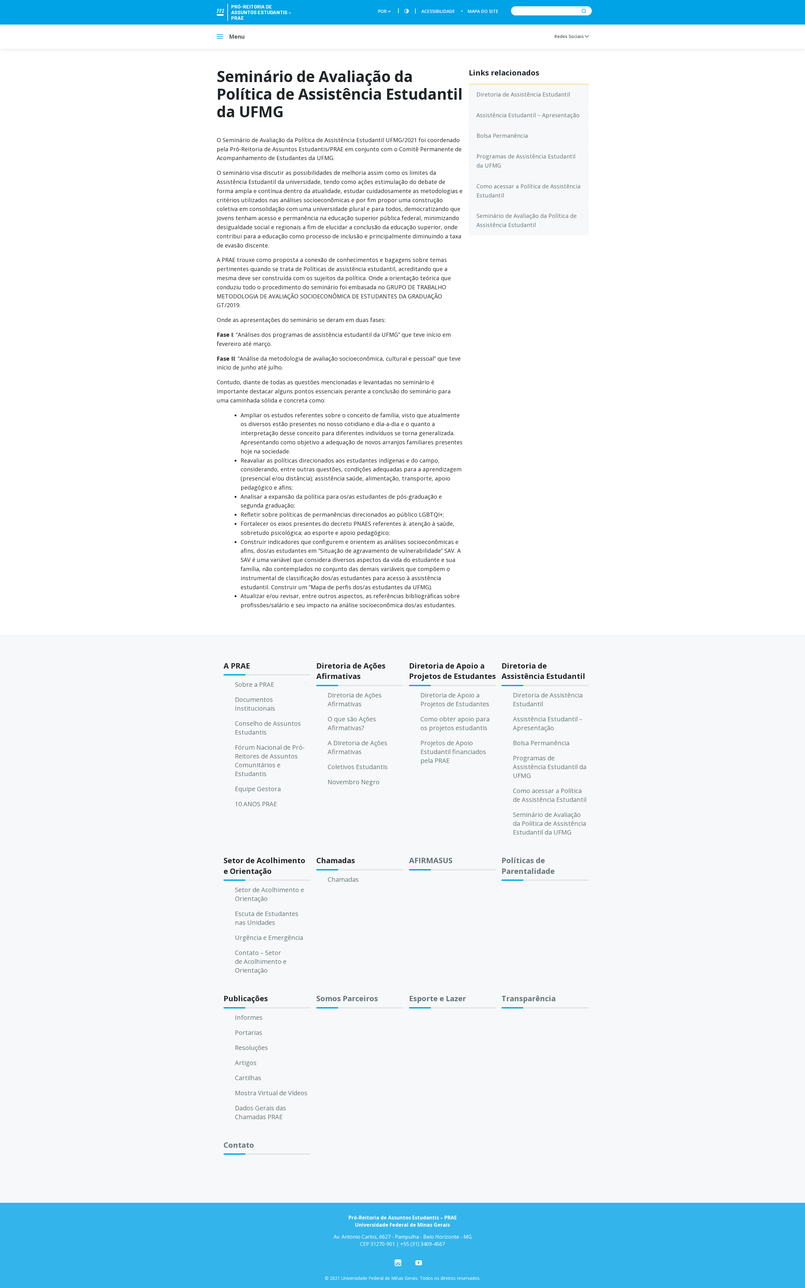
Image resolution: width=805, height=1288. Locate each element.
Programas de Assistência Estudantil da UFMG (525, 161)
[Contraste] (406, 11)
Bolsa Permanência (502, 135)
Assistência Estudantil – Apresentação (528, 115)
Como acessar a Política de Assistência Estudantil (528, 190)
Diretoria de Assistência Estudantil (523, 94)
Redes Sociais (569, 36)
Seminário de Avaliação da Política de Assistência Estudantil (526, 220)
